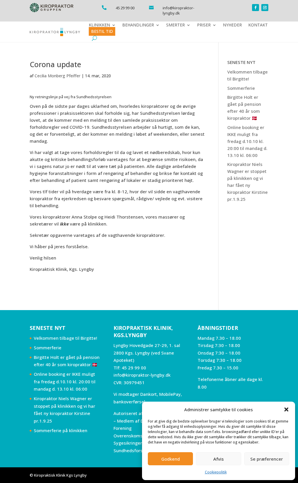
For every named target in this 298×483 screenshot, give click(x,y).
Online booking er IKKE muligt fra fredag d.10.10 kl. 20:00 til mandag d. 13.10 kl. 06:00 (247, 141)
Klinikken (99, 25)
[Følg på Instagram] (264, 7)
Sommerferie (241, 88)
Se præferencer (266, 459)
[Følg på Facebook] (255, 7)
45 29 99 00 (134, 368)
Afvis (218, 459)
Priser (204, 25)
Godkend (170, 459)
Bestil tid (102, 31)
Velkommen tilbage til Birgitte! (65, 338)
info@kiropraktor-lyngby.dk (142, 375)
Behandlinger (138, 25)
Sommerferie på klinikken (60, 430)
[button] (286, 409)
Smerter (175, 25)
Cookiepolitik (216, 472)
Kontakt (258, 25)
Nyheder (232, 25)
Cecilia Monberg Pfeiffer (57, 75)
